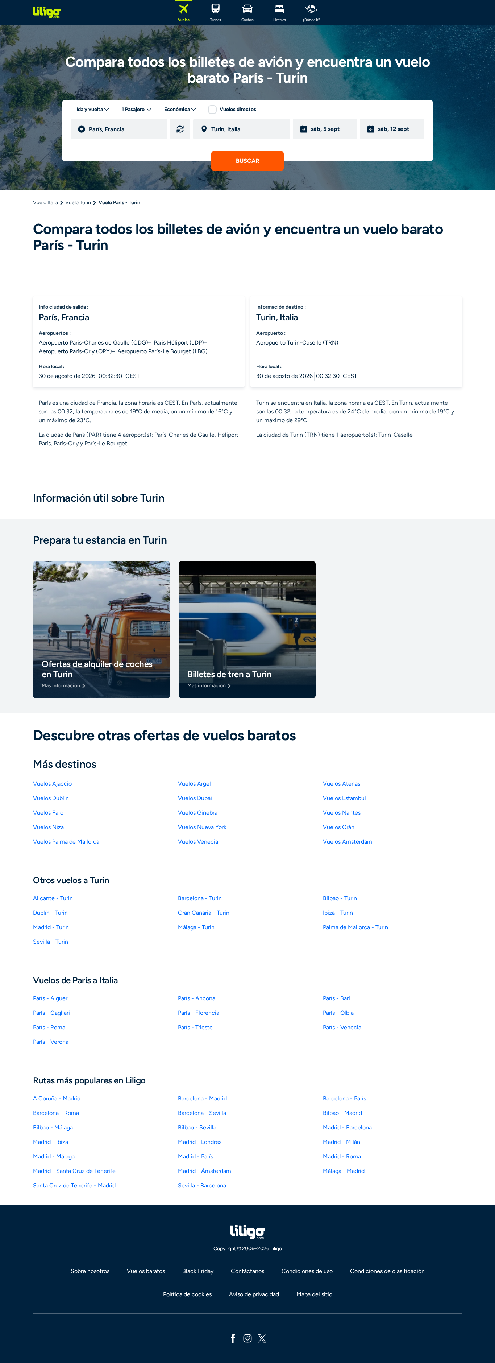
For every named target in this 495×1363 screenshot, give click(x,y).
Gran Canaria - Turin (203, 912)
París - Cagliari (51, 1012)
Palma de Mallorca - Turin (355, 927)
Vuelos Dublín (51, 798)
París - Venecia (342, 1027)
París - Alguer (50, 998)
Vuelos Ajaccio (52, 783)
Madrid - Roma (342, 1156)
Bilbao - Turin (340, 898)
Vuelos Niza (48, 827)
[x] (262, 1337)
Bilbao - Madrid (342, 1112)
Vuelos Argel (194, 783)
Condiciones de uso (307, 1271)
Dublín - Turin (50, 912)
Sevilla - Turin (50, 941)
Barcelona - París (344, 1098)
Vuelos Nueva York (202, 827)
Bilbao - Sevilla (197, 1127)
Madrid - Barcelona (347, 1127)
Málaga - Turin (196, 927)
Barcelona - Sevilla (202, 1112)
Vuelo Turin (78, 202)
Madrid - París (195, 1156)
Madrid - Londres (199, 1141)
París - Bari (336, 998)
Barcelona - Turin (200, 898)
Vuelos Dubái (195, 798)
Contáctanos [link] (247, 1271)
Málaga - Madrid (344, 1171)
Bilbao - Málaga (53, 1127)
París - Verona (50, 1041)
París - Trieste (195, 1027)
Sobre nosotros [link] (90, 1271)
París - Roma (49, 1027)
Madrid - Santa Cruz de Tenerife (74, 1171)
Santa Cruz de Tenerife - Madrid (74, 1185)
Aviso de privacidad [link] (254, 1294)
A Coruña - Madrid (56, 1098)
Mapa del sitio (314, 1294)
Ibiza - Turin (338, 912)
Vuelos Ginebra (197, 812)
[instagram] (247, 1337)
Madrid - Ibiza (50, 1141)
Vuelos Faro (48, 812)
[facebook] (233, 1337)
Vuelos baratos (146, 1271)
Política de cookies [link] (187, 1294)
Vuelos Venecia (198, 841)
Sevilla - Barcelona (202, 1185)
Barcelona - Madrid (202, 1098)
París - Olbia (338, 1012)
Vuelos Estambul (344, 798)
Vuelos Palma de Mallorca (66, 841)
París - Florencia (198, 1012)
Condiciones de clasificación (387, 1271)
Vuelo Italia (45, 202)
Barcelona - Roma (56, 1112)
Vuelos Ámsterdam (347, 841)
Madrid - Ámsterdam (204, 1171)
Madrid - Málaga (54, 1156)
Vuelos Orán (338, 827)
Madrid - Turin (51, 927)
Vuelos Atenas (341, 783)
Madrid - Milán (341, 1141)
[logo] (47, 12)
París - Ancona (196, 998)
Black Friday (197, 1271)
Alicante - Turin (53, 898)
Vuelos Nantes (342, 812)
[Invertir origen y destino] (180, 129)
